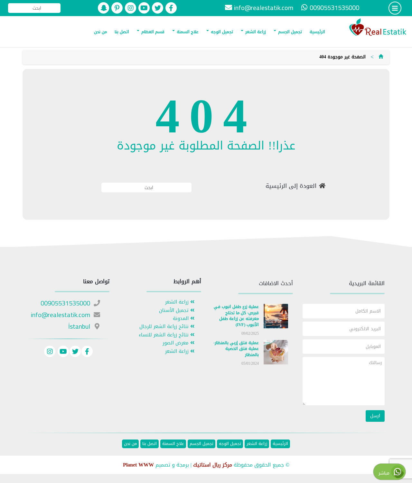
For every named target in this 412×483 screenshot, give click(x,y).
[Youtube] (62, 352)
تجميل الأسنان (174, 310)
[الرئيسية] (381, 57)
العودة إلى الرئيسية (291, 186)
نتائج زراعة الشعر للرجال (164, 326)
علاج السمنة (187, 32)
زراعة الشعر (255, 32)
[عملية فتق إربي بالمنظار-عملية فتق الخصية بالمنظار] (276, 353)
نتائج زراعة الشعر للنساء (164, 335)
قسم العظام (152, 32)
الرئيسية (317, 32)
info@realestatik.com (263, 8)
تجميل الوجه (221, 32)
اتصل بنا (122, 32)
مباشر (385, 473)
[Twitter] (75, 352)
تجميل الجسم (289, 32)
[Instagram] (50, 352)
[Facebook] (87, 352)
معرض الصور (176, 343)
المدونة (181, 318)
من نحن (100, 32)
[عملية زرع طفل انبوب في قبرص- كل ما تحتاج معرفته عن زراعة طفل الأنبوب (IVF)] (276, 318)
